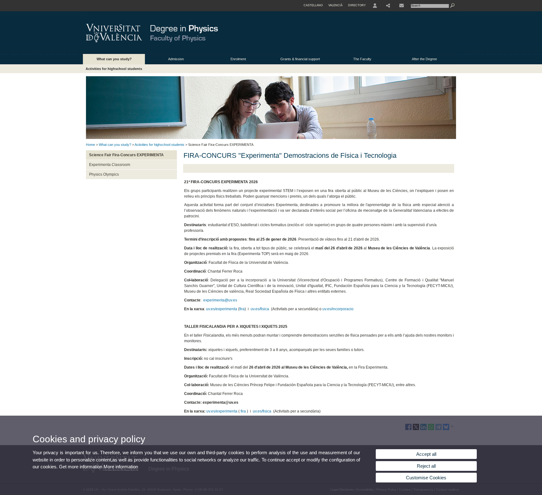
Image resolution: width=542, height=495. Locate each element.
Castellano (313, 5)
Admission (176, 59)
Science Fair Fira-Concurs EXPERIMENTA (126, 155)
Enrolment (238, 59)
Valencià (335, 5)
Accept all (426, 454)
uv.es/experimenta (221, 309)
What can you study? (114, 59)
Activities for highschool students (114, 69)
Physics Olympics (104, 174)
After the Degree (424, 59)
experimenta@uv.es (220, 300)
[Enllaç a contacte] (401, 5)
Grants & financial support (300, 59)
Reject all (426, 466)
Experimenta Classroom (109, 164)
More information (121, 466)
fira (242, 309)
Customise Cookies (426, 477)
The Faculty (362, 59)
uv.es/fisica (260, 309)
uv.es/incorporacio (337, 309)
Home (90, 144)
